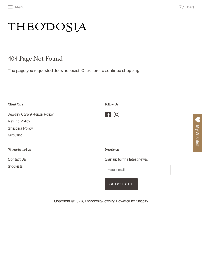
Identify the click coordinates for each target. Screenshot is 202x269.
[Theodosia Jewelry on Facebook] (108, 116)
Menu (19, 7)
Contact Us (17, 159)
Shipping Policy (20, 128)
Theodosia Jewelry (99, 201)
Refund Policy (19, 121)
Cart (190, 7)
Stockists (15, 166)
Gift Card (15, 135)
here (95, 70)
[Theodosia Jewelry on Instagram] (116, 116)
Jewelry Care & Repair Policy (31, 114)
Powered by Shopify (132, 201)
